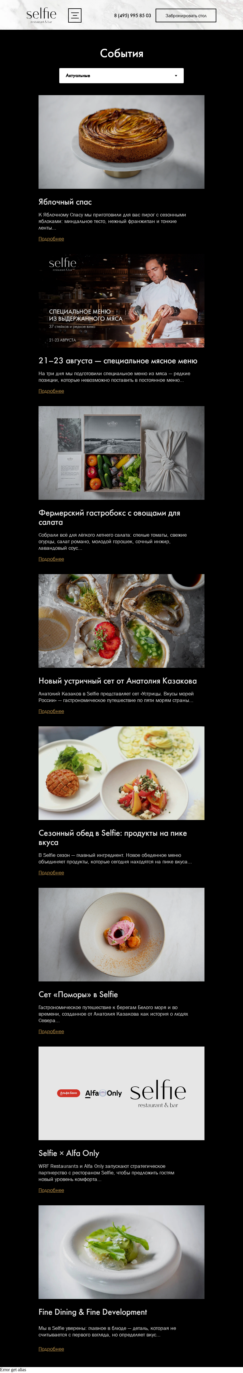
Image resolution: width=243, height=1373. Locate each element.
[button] (74, 15)
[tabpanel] (121, 725)
